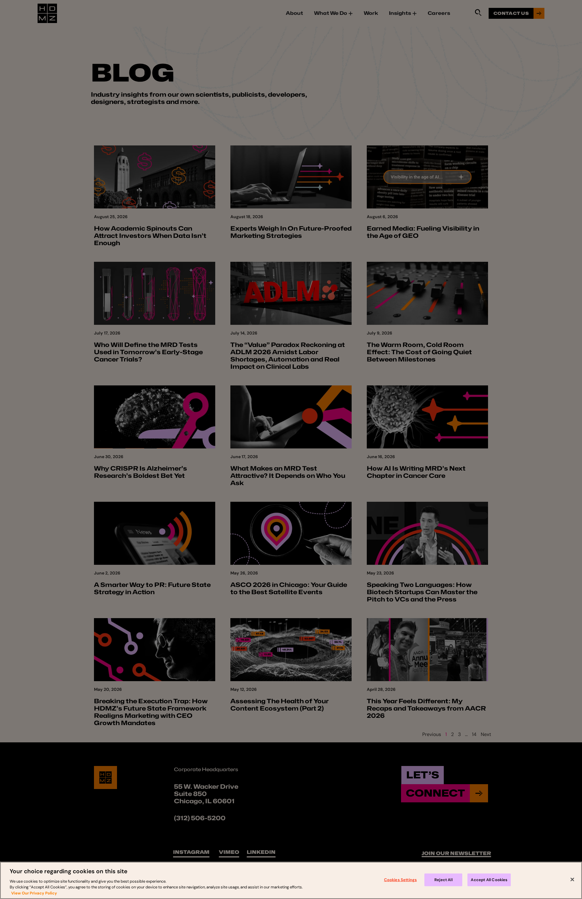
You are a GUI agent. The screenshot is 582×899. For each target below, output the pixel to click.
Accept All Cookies (489, 879)
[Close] (572, 879)
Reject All (443, 879)
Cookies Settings (400, 879)
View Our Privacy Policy (34, 892)
